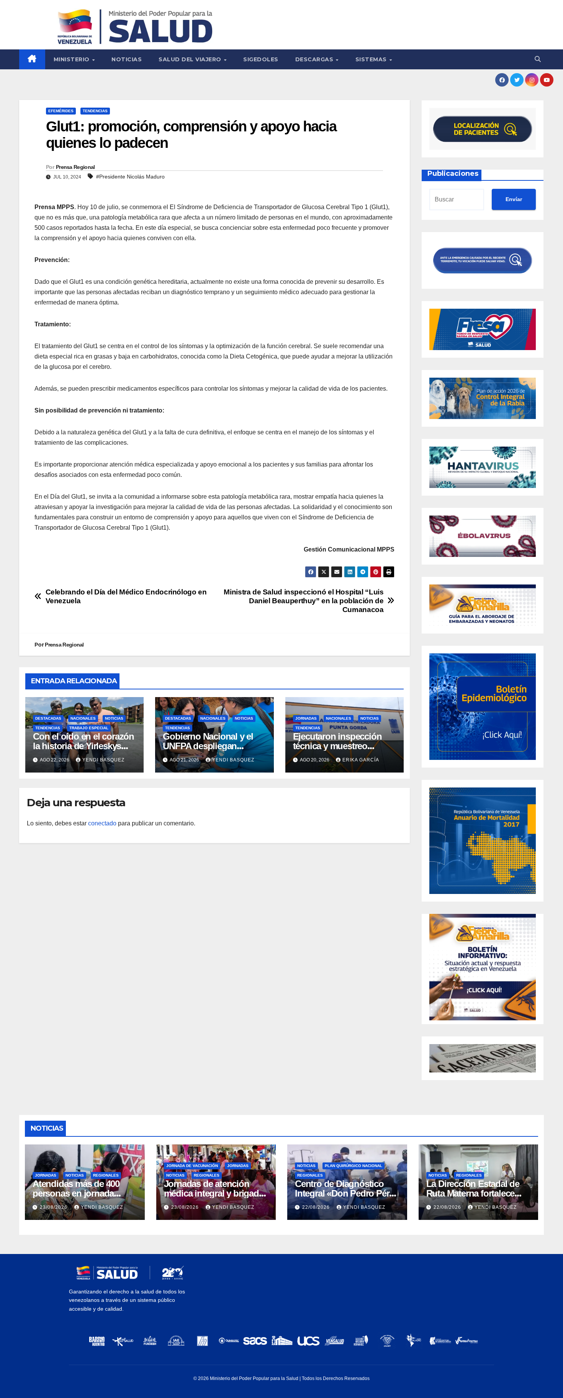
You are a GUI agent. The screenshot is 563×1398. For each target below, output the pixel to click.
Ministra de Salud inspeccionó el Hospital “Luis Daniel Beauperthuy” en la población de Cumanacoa (303, 601)
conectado (102, 823)
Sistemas (372, 59)
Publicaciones (452, 173)
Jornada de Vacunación (192, 1166)
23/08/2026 (54, 1207)
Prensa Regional (75, 167)
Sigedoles (260, 59)
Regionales (106, 1175)
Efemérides (61, 111)
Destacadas (48, 718)
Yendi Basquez (103, 760)
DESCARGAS (315, 59)
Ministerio (73, 59)
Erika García (360, 760)
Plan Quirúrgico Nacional (353, 1166)
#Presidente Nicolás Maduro (130, 177)
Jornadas (306, 718)
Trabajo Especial (88, 728)
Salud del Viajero (191, 59)
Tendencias (95, 111)
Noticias (126, 59)
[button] (538, 59)
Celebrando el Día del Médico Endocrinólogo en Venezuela (126, 596)
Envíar (514, 199)
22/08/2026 (316, 1207)
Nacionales (83, 718)
